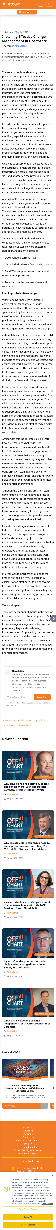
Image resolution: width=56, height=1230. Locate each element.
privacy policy (10, 705)
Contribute (28, 1133)
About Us (28, 1127)
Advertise (28, 1130)
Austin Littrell (13, 794)
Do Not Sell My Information (28, 1150)
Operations (40, 720)
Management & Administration (17, 720)
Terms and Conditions (28, 1147)
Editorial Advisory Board (28, 1140)
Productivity (24, 725)
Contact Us (28, 1137)
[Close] (53, 1176)
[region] (28, 1201)
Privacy (28, 1143)
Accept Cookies (28, 1225)
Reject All (28, 1217)
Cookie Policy (47, 1203)
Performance (10, 725)
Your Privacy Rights (28, 1153)
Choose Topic (25, 12)
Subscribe (41, 697)
